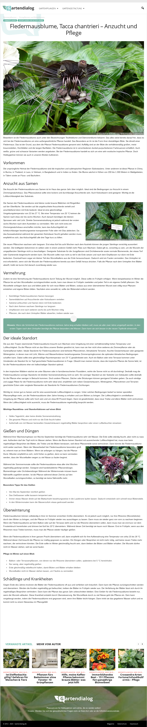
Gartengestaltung (72, 8)
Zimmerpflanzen (10, 17)
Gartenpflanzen (47, 8)
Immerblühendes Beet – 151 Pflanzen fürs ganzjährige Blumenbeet (102, 678)
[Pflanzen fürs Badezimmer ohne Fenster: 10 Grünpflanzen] (45, 659)
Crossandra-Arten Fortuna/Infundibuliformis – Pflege (131, 677)
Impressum (134, 724)
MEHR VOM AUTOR (49, 644)
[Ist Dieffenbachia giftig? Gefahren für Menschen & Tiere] (16, 659)
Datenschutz (122, 724)
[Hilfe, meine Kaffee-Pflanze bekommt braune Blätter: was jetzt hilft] (74, 659)
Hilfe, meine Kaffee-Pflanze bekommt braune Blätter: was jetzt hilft (73, 678)
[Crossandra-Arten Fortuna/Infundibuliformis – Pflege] (131, 659)
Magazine (110, 724)
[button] (142, 8)
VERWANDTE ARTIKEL (18, 644)
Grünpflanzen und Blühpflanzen (31, 20)
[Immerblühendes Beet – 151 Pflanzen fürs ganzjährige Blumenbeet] (102, 659)
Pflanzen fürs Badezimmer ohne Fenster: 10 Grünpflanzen (45, 678)
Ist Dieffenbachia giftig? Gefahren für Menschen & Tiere (16, 677)
